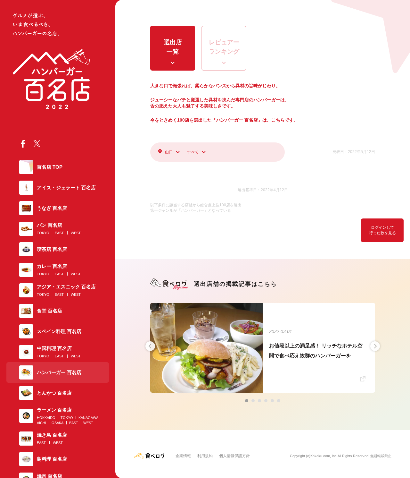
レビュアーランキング (224, 47)
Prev (150, 346)
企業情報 (183, 456)
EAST (59, 233)
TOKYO (43, 233)
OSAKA (57, 423)
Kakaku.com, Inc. (324, 456)
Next (375, 346)
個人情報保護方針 (234, 456)
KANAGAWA (88, 418)
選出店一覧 (173, 47)
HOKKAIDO (46, 418)
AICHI (41, 423)
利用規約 (205, 456)
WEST (76, 233)
